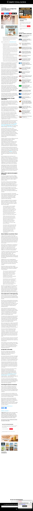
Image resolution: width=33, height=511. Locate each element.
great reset (14, 414)
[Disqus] (9, 464)
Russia (9, 416)
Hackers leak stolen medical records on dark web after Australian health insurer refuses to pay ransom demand (27, 86)
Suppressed (14, 416)
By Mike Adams (26, 114)
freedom (5, 414)
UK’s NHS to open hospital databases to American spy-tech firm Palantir (26, 98)
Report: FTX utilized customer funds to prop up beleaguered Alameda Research (27, 76)
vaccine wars (10, 417)
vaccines (14, 417)
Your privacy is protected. (4, 431)
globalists (10, 414)
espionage (13, 413)
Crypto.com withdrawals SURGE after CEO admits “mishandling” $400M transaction (26, 68)
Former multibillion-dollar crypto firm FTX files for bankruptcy (26, 94)
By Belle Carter (26, 37)
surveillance (3, 417)
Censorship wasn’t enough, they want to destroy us (26, 56)
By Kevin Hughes (26, 78)
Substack (10, 151)
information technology (8, 415)
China (16, 412)
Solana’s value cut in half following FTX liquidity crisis (27, 116)
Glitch (8, 414)
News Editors (8, 11)
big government (8, 412)
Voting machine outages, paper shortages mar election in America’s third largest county (27, 107)
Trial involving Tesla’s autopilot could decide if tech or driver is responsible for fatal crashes (26, 59)
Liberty (13, 415)
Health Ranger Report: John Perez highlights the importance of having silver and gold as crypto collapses (27, 48)
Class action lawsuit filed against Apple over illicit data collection (26, 90)
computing (3, 413)
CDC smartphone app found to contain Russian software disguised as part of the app (26, 40)
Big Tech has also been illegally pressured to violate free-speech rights (9, 124)
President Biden (9, 126)
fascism (2, 414)
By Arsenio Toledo (27, 61)
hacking (2, 415)
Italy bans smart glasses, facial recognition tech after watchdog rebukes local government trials (26, 52)
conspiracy (6, 413)
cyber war (10, 413)
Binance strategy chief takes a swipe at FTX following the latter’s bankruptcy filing (26, 44)
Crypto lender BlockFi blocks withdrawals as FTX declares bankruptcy (26, 72)
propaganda (5, 416)
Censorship (13, 412)
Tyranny (6, 417)
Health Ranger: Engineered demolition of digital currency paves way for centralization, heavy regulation (27, 64)
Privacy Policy (23, 504)
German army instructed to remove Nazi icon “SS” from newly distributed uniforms (27, 36)
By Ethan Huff (26, 41)
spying (11, 416)
